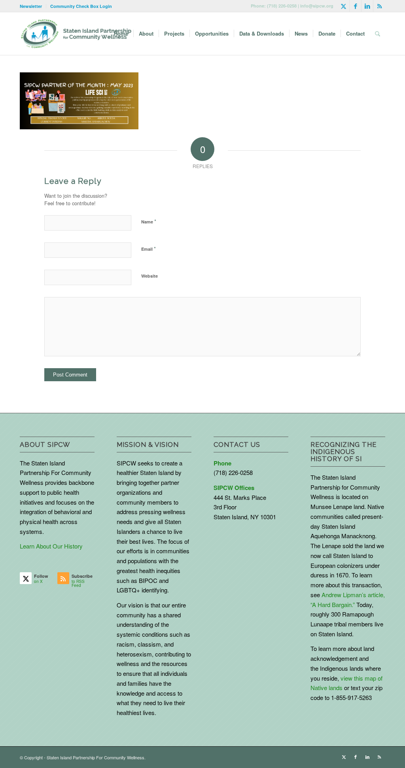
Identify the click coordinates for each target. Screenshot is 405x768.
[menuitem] (33, 6)
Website (149, 276)
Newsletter (31, 6)
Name (148, 221)
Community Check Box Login (81, 6)
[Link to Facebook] (355, 6)
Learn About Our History (51, 546)
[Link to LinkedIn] (367, 6)
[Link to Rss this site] (379, 6)
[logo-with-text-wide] (76, 33)
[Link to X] (343, 6)
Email (148, 248)
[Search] (377, 33)
